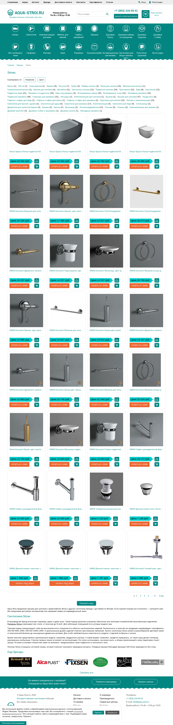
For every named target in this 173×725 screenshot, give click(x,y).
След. (161, 596)
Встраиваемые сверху (87, 93)
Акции (25, 2)
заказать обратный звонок (126, 16)
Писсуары (64, 97)
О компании (12, 2)
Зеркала (50, 86)
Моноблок (61, 89)
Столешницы (141, 104)
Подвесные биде (14, 93)
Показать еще (86, 603)
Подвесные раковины (16, 97)
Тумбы (74, 86)
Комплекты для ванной (110, 100)
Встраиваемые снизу (112, 93)
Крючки (57, 107)
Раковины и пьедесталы (39, 93)
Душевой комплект (15, 111)
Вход (144, 2)
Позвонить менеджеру (106, 682)
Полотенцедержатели (89, 107)
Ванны (10, 86)
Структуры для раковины (43, 97)
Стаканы (121, 107)
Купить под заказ (25, 583)
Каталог (35, 2)
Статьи (109, 2)
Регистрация (157, 2)
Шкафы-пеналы (89, 86)
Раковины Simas (14, 624)
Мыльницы (70, 107)
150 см (21, 86)
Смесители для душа (50, 104)
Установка (78, 702)
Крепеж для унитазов (43, 89)
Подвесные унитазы (104, 89)
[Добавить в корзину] (36, 166)
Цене (41, 80)
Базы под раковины (64, 93)
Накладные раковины (137, 93)
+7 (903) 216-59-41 (126, 10)
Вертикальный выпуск (132, 86)
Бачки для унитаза (109, 86)
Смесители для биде (122, 104)
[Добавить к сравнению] (36, 161)
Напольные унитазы (81, 89)
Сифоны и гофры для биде (19, 100)
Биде (138, 89)
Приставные (124, 89)
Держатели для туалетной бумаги (22, 107)
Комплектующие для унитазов (87, 97)
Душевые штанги (67, 111)
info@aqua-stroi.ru (141, 702)
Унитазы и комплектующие (138, 100)
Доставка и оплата (63, 2)
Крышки (109, 97)
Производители (107, 698)
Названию (29, 80)
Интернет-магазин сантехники (31, 698)
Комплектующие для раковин (143, 107)
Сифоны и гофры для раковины (81, 100)
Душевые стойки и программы (42, 111)
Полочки (108, 107)
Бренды (47, 2)
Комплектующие (100, 104)
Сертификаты (95, 2)
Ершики (45, 107)
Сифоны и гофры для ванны (49, 100)
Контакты (80, 2)
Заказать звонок (145, 682)
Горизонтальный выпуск (18, 89)
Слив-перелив (35, 86)
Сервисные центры (109, 702)
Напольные (150, 89)
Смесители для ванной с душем (21, 104)
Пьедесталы (147, 97)
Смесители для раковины (75, 104)
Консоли (62, 86)
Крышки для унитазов (127, 97)
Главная (10, 65)
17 (155, 596)
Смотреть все (86, 673)
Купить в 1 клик (19, 166)
